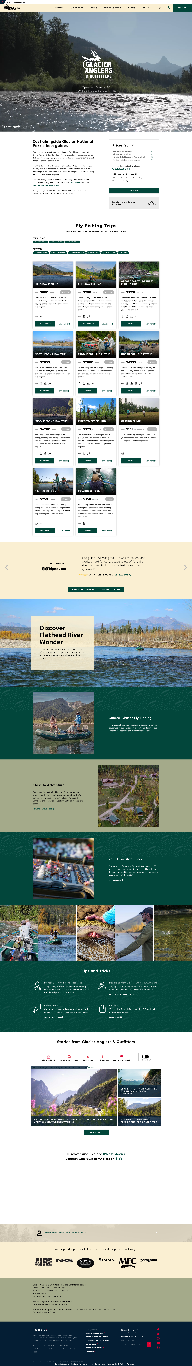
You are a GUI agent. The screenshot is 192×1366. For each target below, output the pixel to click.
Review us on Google (111, 589)
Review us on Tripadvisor (83, 589)
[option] (96, 566)
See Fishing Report (52, 1017)
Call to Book (45, 324)
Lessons (93, 8)
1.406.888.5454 (122, 169)
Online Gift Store (40, 1348)
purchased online (76, 989)
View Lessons (45, 531)
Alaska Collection (94, 1333)
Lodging (145, 8)
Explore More (115, 880)
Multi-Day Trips (76, 8)
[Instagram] (157, 1338)
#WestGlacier (114, 1154)
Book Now (134, 191)
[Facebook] (157, 1329)
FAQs (158, 8)
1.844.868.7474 (126, 1336)
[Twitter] (157, 1334)
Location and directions (120, 994)
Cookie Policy (119, 1364)
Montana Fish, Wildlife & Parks (46, 185)
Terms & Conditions (78, 1362)
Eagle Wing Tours (94, 1348)
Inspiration (49, 1345)
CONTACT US (138, 1336)
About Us (37, 1345)
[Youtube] (157, 1342)
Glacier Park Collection (97, 1340)
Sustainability (63, 1345)
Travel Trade (67, 1348)
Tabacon (90, 1351)
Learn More (63, 324)
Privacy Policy (51, 1362)
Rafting (131, 8)
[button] (6, 567)
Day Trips (59, 8)
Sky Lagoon (91, 1344)
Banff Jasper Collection (97, 1337)
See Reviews (122, 574)
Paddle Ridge (76, 182)
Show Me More (96, 1132)
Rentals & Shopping (112, 8)
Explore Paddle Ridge (42, 809)
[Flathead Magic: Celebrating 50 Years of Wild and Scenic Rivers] (96, 1067)
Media (35, 1352)
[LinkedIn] (157, 1347)
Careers (54, 1348)
